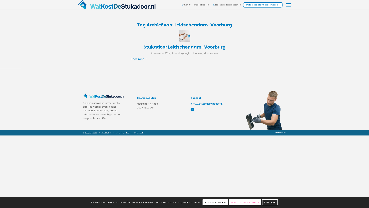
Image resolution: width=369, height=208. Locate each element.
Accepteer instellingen (215, 202)
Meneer (214, 53)
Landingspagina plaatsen (188, 53)
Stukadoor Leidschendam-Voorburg (185, 47)
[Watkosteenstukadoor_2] (184, 36)
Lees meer (138, 59)
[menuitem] (279, 132)
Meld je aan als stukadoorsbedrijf (262, 5)
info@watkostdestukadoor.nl (207, 103)
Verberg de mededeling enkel (245, 202)
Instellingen (269, 202)
